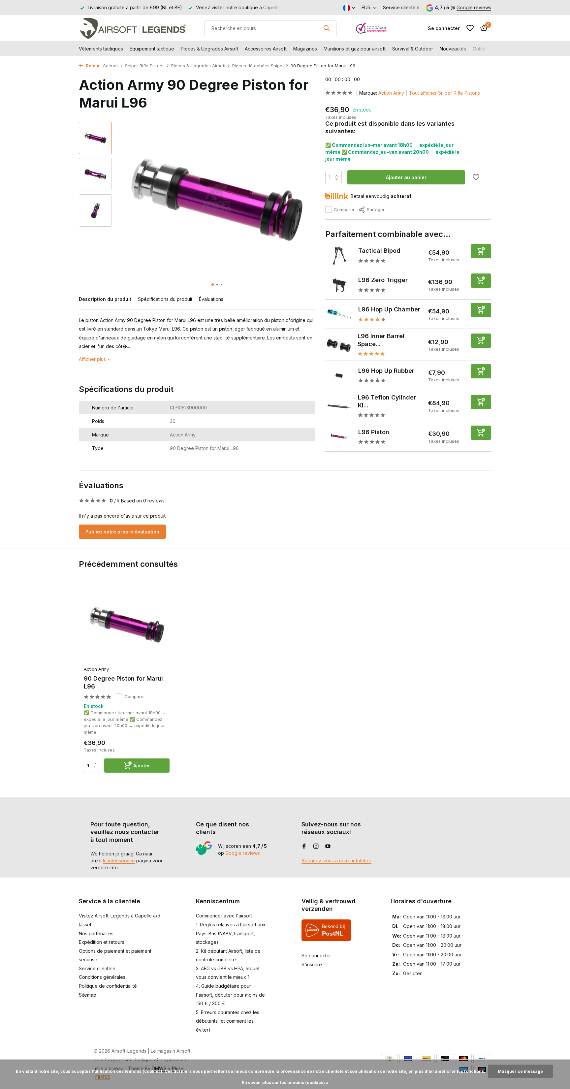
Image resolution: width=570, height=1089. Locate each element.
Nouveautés (453, 48)
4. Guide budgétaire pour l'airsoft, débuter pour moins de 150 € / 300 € (230, 994)
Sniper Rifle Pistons (145, 65)
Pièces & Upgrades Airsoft (209, 48)
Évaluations (211, 299)
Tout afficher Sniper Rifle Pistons (444, 93)
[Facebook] (304, 846)
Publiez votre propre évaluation (122, 531)
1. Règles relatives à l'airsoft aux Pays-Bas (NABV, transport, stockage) (231, 933)
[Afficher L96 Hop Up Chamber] (339, 314)
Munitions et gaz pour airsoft (355, 48)
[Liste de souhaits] (470, 28)
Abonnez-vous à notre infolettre (336, 860)
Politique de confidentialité (108, 986)
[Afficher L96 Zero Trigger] (339, 285)
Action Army (391, 93)
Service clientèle (401, 7)
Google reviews (474, 7)
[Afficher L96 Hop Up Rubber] (339, 376)
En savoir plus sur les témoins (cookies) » (285, 1082)
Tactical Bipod (379, 250)
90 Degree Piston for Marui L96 (123, 682)
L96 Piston (373, 432)
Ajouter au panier (406, 177)
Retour (92, 65)
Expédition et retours (101, 942)
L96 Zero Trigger (383, 279)
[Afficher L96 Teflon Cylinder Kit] (339, 406)
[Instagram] (316, 846)
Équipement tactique (152, 48)
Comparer (344, 209)
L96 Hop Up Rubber (386, 370)
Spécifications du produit (165, 299)
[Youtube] (328, 846)
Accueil (110, 65)
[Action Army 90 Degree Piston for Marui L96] (127, 624)
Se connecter (316, 955)
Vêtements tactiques (101, 48)
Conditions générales (102, 977)
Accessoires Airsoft (266, 48)
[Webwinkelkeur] (371, 28)
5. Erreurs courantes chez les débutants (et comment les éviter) (227, 1021)
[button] (212, 284)
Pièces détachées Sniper (258, 65)
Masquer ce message (520, 1071)
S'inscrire (311, 964)
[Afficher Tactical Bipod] (339, 256)
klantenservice (119, 860)
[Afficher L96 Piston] (339, 437)
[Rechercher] (327, 28)
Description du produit (105, 299)
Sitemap (87, 995)
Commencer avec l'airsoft (224, 915)
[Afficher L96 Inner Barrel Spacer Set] (339, 345)
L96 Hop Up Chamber (389, 309)
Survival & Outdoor (412, 48)
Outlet (479, 48)
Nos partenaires (96, 933)
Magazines (305, 48)
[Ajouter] (481, 251)
